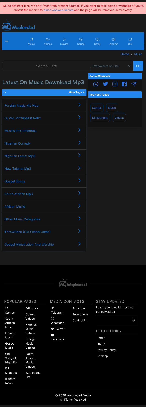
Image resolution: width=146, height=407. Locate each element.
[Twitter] (105, 84)
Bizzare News (10, 381)
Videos (119, 117)
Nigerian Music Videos (31, 329)
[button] (7, 41)
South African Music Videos (30, 360)
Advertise (78, 308)
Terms (101, 338)
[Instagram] (115, 84)
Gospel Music (10, 346)
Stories (96, 107)
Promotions (80, 314)
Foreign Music (10, 335)
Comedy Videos (31, 316)
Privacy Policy (106, 350)
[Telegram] (134, 84)
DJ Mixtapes (11, 370)
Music (112, 107)
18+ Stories (10, 310)
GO (138, 66)
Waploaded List (33, 375)
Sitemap (102, 356)
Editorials (31, 308)
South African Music (10, 323)
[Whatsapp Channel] (96, 84)
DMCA (101, 344)
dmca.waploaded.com (58, 10)
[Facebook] (124, 84)
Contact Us (80, 320)
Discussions (100, 117)
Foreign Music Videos (30, 343)
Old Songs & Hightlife (11, 358)
